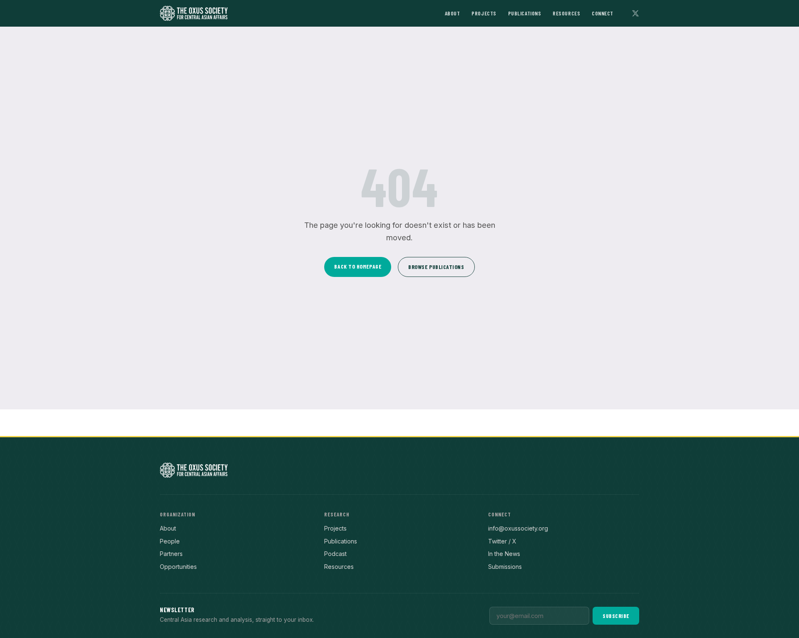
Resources (566, 13)
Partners (171, 553)
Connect (602, 13)
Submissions (505, 566)
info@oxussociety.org (518, 528)
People (170, 541)
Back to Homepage (357, 266)
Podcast (335, 553)
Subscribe (616, 615)
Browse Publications (436, 266)
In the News (504, 553)
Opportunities (178, 566)
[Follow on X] (635, 13)
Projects (483, 13)
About (452, 13)
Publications (524, 13)
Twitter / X (502, 541)
